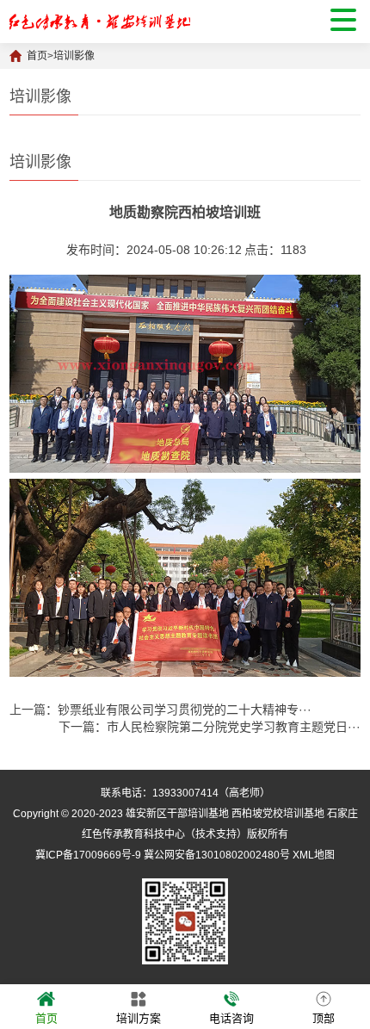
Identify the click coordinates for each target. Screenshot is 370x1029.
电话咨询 (231, 1018)
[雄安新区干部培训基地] (99, 21)
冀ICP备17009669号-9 (88, 855)
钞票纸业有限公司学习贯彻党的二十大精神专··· (184, 709)
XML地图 (314, 855)
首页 (37, 56)
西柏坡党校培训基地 (277, 814)
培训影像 (74, 56)
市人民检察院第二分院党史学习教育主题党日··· (234, 727)
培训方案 (138, 1018)
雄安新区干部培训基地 (177, 814)
